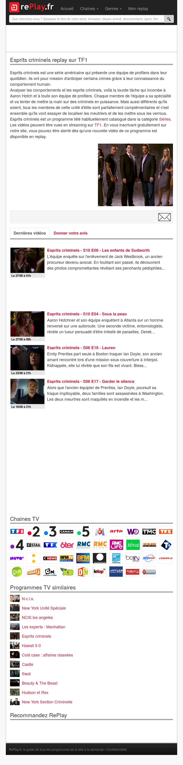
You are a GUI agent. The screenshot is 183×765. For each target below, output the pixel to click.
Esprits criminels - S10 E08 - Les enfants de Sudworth (98, 250)
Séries (165, 119)
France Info (33, 558)
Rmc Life (116, 544)
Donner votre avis (70, 233)
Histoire (149, 571)
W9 (132, 531)
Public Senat (132, 571)
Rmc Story (100, 544)
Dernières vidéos (30, 233)
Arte (116, 531)
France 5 (83, 531)
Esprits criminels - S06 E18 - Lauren (81, 347)
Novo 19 (17, 558)
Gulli (17, 571)
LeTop (99, 571)
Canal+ (66, 531)
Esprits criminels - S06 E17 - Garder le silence (90, 381)
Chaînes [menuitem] (88, 8)
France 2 (33, 531)
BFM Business (83, 558)
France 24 (116, 558)
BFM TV (66, 558)
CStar (34, 544)
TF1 (98, 125)
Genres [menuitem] (112, 8)
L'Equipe (166, 558)
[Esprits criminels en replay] (135, 175)
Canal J (33, 571)
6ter (67, 544)
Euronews (99, 558)
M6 (99, 531)
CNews (50, 558)
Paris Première (149, 544)
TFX (166, 531)
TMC (149, 531)
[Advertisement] (91, 38)
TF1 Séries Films (50, 544)
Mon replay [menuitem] (138, 8)
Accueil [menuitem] (66, 8)
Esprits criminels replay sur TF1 (49, 59)
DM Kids (83, 571)
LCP (116, 571)
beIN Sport (132, 558)
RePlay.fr (15, 749)
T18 (166, 544)
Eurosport (149, 558)
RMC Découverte (83, 544)
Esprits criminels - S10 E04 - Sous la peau (87, 314)
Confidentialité (117, 749)
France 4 (17, 544)
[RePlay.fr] (33, 6)
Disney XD (66, 571)
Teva (133, 544)
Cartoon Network (50, 571)
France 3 (50, 531)
